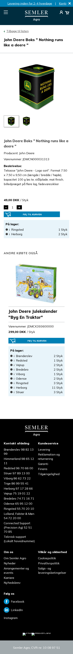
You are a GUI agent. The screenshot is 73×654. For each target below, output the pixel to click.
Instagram (11, 618)
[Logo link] (36, 20)
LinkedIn (17, 610)
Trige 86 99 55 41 (16, 483)
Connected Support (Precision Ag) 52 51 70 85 (18, 527)
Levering (44, 449)
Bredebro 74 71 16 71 (19, 498)
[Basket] (67, 12)
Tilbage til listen (17, 31)
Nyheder (10, 563)
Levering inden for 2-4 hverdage (29, 3)
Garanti (43, 464)
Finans (42, 469)
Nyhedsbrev (12, 583)
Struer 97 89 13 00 (17, 473)
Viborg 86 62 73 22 (17, 478)
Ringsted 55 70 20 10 (19, 509)
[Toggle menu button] (6, 12)
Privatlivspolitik (49, 563)
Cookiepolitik (47, 558)
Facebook (17, 601)
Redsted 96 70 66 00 (18, 468)
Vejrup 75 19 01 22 (17, 493)
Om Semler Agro (15, 558)
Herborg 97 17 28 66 (18, 488)
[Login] (61, 13)
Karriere (9, 578)
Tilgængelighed (49, 474)
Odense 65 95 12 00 (18, 503)
